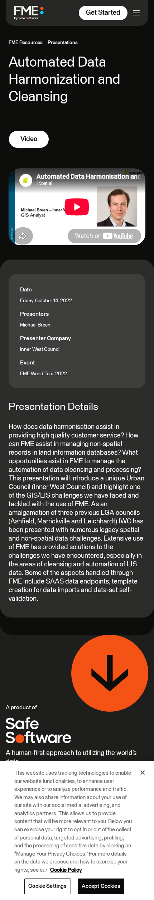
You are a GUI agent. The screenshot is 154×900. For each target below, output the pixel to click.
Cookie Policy (66, 870)
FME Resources (26, 42)
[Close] (142, 772)
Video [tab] (28, 139)
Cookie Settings (47, 886)
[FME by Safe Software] (31, 12)
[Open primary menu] (136, 13)
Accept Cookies (101, 886)
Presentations (63, 42)
